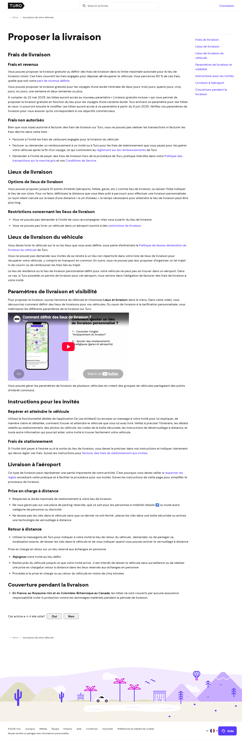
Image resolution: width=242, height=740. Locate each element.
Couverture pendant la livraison (211, 92)
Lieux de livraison (207, 46)
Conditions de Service (81, 160)
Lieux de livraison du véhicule (209, 55)
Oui (54, 616)
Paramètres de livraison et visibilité (213, 67)
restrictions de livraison (124, 225)
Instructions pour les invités (214, 76)
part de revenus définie (53, 80)
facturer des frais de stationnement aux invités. (115, 453)
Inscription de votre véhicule (38, 17)
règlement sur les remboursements (121, 150)
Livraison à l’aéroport (210, 82)
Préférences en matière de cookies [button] (135, 729)
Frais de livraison (207, 39)
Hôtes (15, 17)
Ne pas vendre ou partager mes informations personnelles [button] (38, 733)
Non (71, 616)
